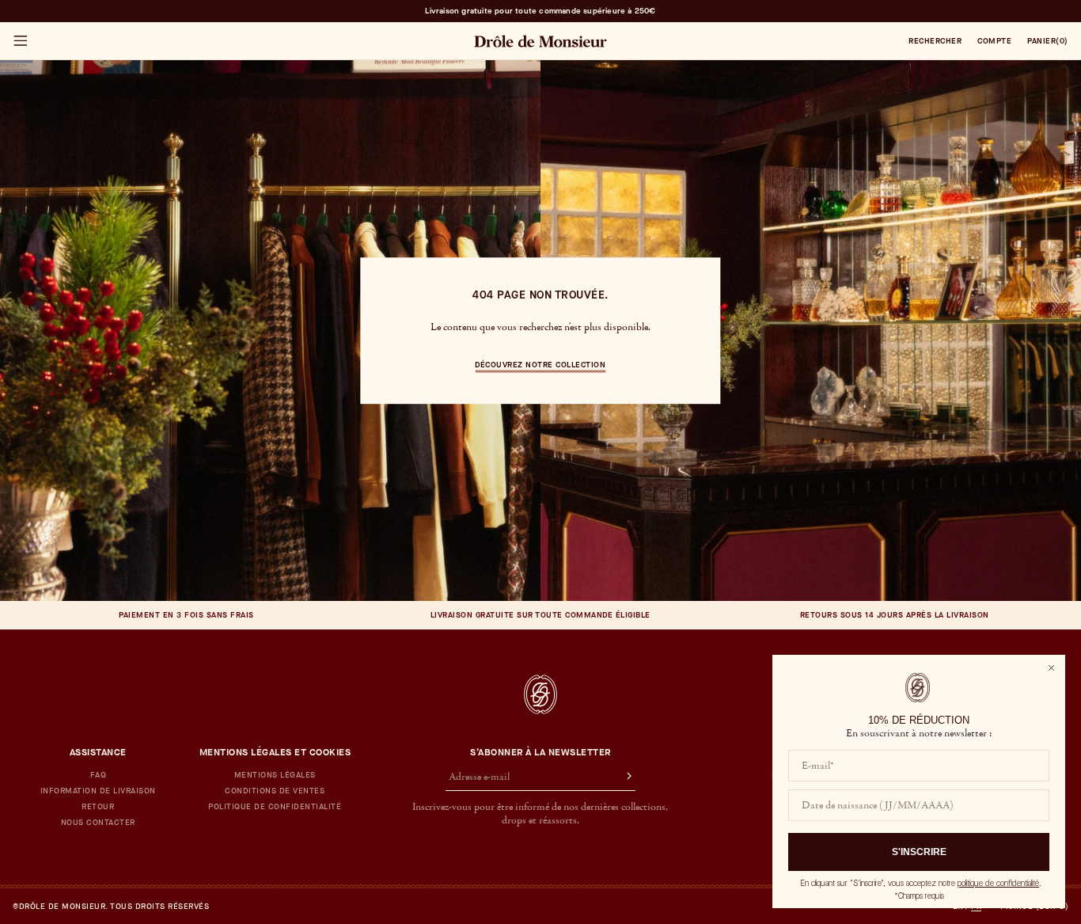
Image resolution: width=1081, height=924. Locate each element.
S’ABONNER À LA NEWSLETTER (540, 752)
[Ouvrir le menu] (20, 41)
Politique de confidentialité (274, 807)
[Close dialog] (1051, 668)
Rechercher (935, 41)
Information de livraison (98, 791)
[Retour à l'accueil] (540, 694)
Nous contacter (98, 822)
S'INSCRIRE (919, 851)
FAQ (98, 775)
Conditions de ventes (274, 791)
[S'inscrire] (622, 777)
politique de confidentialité (998, 883)
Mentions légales (275, 775)
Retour (98, 807)
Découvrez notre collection (540, 364)
